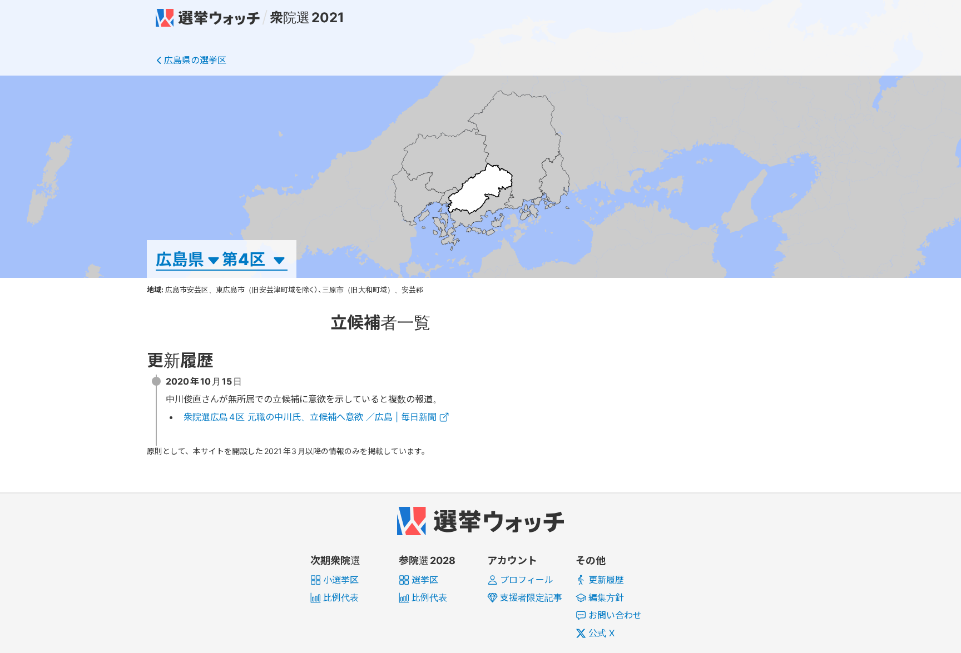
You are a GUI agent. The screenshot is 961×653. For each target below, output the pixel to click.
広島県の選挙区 (195, 60)
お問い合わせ (615, 615)
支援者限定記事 (531, 597)
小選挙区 (341, 579)
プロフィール (526, 579)
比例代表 (341, 597)
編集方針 (606, 597)
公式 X (601, 633)
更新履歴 (606, 579)
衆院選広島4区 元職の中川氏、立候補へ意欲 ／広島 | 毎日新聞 (310, 416)
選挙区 (425, 579)
